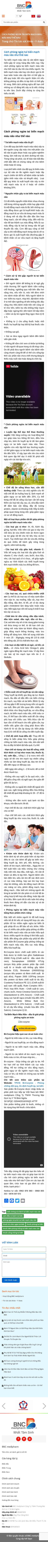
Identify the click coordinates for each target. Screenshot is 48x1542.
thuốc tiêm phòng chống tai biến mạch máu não (21, 1228)
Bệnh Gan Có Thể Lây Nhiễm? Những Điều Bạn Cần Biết (23, 1313)
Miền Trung (6, 1468)
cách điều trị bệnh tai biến (13, 1216)
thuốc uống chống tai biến (13, 1233)
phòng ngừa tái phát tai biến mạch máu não (19, 1220)
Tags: (4, 1212)
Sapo (30, 1539)
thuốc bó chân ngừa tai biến (13, 1224)
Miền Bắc (5, 1464)
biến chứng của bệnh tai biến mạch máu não (24, 1212)
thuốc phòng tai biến (35, 1224)
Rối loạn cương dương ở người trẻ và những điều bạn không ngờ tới (22, 1362)
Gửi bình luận (11, 1280)
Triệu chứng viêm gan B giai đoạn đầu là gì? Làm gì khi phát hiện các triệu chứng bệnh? (22, 1346)
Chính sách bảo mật (9, 1496)
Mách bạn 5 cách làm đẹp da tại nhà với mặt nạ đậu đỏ (23, 1378)
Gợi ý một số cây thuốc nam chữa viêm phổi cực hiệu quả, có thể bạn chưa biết (24, 1321)
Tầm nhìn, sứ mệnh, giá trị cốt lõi (14, 1452)
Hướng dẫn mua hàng (10, 1500)
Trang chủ (7, 41)
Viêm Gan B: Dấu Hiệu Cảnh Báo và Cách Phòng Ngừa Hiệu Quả (24, 1370)
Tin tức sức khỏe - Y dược (28, 41)
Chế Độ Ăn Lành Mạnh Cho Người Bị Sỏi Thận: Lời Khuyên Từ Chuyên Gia (22, 1338)
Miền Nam (6, 1472)
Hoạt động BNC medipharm (13, 1296)
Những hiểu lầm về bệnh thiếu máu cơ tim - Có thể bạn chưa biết (23, 1387)
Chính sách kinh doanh (10, 1484)
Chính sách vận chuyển (10, 1488)
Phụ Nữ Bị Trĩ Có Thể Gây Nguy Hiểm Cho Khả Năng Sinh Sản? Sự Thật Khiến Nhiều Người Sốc (23, 1354)
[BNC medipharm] (24, 1426)
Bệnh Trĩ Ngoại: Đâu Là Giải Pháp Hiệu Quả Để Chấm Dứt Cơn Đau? (23, 1329)
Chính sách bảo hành (10, 1492)
